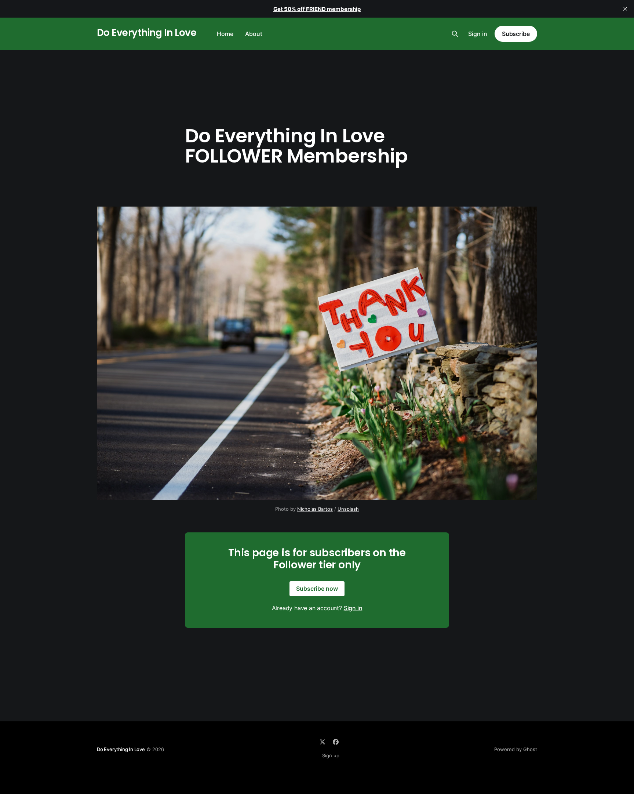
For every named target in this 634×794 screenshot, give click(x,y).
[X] (322, 742)
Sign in (477, 33)
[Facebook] (336, 742)
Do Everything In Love (146, 33)
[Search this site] (455, 34)
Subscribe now (317, 588)
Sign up (330, 755)
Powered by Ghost (515, 749)
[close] (625, 9)
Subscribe (516, 33)
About (253, 33)
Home (225, 33)
